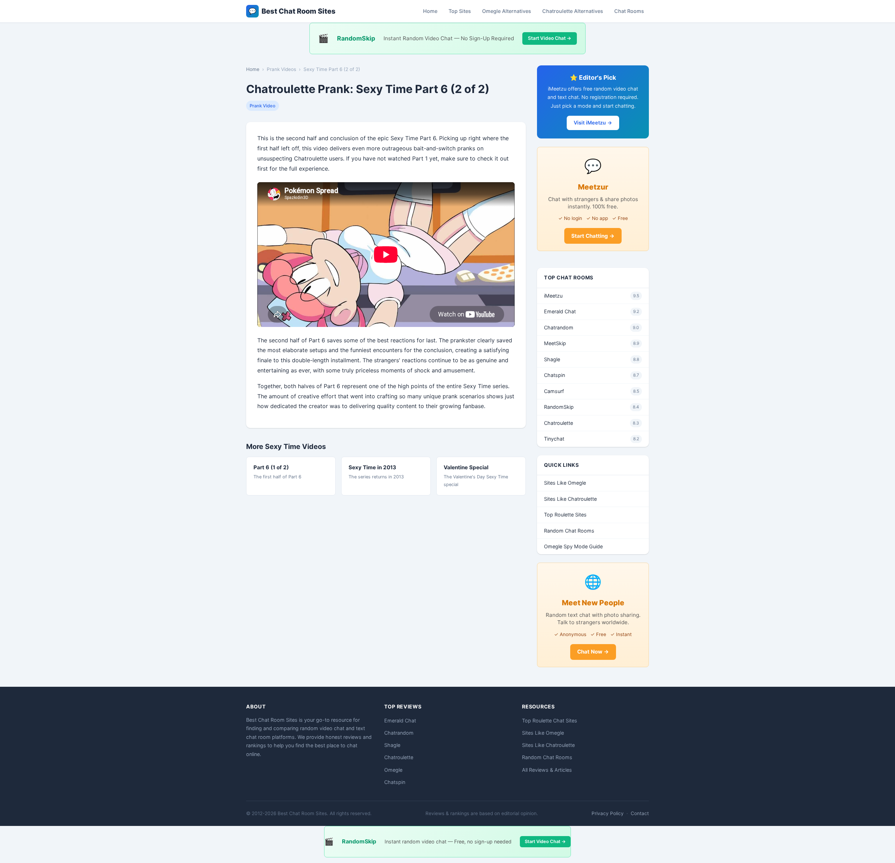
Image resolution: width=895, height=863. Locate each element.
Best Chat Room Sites (292, 11)
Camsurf (591, 391)
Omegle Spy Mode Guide (573, 546)
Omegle (393, 770)
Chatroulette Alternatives (572, 11)
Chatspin (591, 375)
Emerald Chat (591, 311)
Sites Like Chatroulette (570, 499)
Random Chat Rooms (569, 531)
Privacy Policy (608, 813)
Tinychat (591, 439)
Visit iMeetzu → (593, 123)
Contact (640, 813)
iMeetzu (591, 296)
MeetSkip (591, 343)
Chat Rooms (629, 11)
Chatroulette (591, 423)
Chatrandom (591, 327)
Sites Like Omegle (565, 483)
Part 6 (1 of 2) (271, 467)
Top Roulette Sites (565, 515)
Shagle (591, 359)
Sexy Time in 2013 (372, 467)
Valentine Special (466, 467)
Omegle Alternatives (506, 11)
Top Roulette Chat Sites (549, 720)
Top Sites (460, 11)
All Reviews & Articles (547, 770)
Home (430, 11)
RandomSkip (591, 407)
